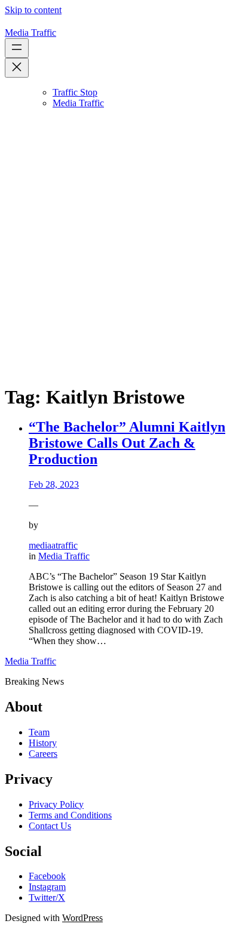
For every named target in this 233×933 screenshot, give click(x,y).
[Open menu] (17, 48)
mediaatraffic (53, 545)
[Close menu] (17, 68)
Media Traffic (30, 32)
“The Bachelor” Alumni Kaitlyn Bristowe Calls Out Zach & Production (127, 443)
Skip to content (33, 10)
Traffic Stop (75, 92)
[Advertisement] (116, 257)
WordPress (82, 918)
